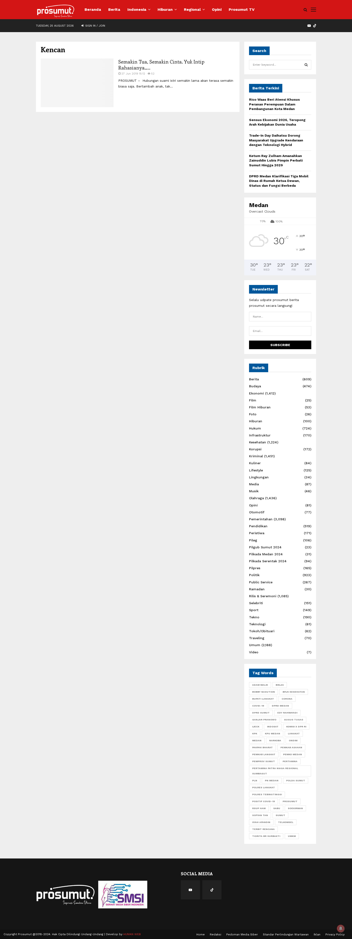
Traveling (256, 638)
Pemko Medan (292, 754)
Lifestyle (256, 470)
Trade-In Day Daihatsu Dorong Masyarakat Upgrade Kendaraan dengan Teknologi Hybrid (276, 140)
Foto (252, 414)
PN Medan (271, 780)
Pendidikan (258, 526)
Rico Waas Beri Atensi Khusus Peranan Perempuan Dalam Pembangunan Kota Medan (274, 104)
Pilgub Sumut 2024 (265, 547)
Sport (253, 610)
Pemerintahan (261, 519)
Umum (254, 645)
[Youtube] (190, 889)
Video (253, 652)
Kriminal (256, 456)
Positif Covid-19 (263, 801)
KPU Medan (272, 733)
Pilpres (254, 568)
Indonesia (136, 9)
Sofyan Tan (260, 815)
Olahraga (256, 498)
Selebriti (256, 603)
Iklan (317, 934)
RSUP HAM (259, 808)
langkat (294, 733)
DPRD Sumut (261, 712)
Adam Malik (260, 685)
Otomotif (256, 512)
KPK (254, 733)
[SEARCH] (306, 65)
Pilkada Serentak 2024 (268, 561)
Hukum (255, 428)
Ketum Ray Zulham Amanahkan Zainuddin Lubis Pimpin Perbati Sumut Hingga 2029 (276, 160)
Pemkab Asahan (291, 747)
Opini (216, 9)
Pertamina (290, 761)
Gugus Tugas (293, 719)
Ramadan (257, 589)
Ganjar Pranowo (264, 719)
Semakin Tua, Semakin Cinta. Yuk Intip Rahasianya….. (161, 64)
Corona (287, 698)
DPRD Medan (280, 705)
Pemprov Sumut (263, 761)
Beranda (93, 9)
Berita (114, 9)
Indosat (272, 726)
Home (200, 934)
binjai (280, 685)
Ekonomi (256, 393)
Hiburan (165, 9)
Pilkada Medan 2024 (266, 554)
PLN (254, 780)
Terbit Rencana (263, 829)
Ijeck (255, 726)
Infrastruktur (260, 435)
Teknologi (257, 624)
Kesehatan (257, 442)
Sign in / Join (94, 25)
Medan (256, 740)
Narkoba (275, 740)
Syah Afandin (261, 822)
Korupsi (255, 449)
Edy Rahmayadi (287, 712)
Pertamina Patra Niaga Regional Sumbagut (275, 771)
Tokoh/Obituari (261, 631)
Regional (192, 9)
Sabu (276, 808)
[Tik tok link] (314, 25)
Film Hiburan (260, 407)
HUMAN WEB (132, 934)
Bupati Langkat (263, 698)
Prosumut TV (242, 9)
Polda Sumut (295, 780)
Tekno (254, 617)
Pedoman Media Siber (242, 934)
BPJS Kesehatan (294, 691)
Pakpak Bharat (262, 747)
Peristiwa (256, 533)
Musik (254, 491)
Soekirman (295, 808)
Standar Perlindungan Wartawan (286, 934)
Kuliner (255, 463)
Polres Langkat (263, 787)
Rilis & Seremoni (262, 596)
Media (254, 484)
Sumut (280, 815)
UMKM (292, 836)
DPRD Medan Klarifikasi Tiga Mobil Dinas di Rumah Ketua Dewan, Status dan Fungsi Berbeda (278, 180)
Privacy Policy (335, 934)
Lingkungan (259, 477)
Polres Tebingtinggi (267, 794)
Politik (254, 575)
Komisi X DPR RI (296, 726)
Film (252, 400)
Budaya (255, 386)
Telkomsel (285, 822)
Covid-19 (258, 705)
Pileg (253, 540)
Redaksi (215, 934)
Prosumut (290, 801)
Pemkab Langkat (263, 754)
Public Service (261, 582)
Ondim (293, 740)
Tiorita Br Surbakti (266, 836)
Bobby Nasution (263, 691)
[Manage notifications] (341, 928)
